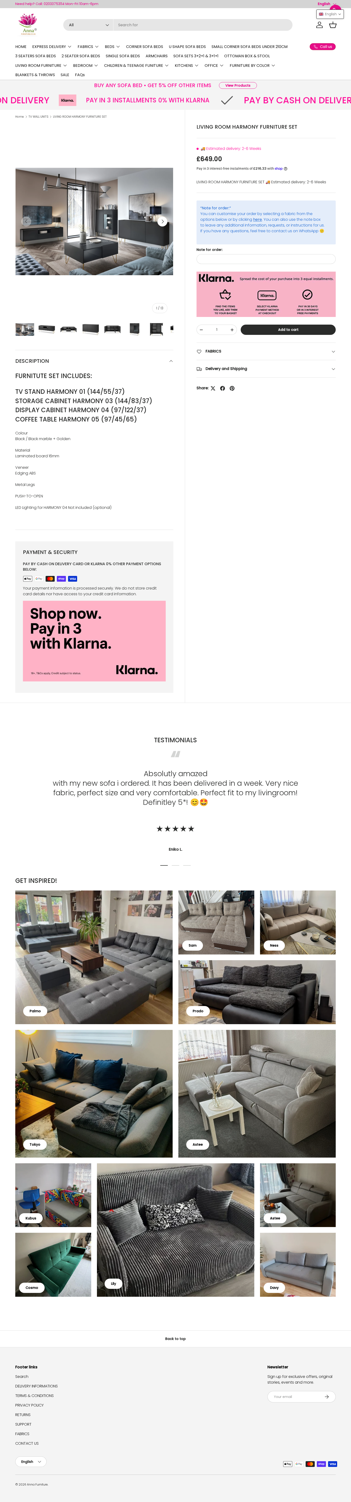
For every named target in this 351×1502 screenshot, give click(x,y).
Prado (198, 1011)
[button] (333, 25)
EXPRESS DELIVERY (49, 46)
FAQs (80, 75)
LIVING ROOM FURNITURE (38, 65)
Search (21, 1376)
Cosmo (32, 1287)
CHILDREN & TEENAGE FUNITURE (133, 65)
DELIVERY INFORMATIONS (36, 1386)
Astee (198, 1144)
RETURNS (23, 1415)
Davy (274, 1287)
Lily (113, 1283)
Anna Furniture (37, 1484)
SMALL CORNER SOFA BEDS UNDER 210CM (249, 46)
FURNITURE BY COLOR (250, 65)
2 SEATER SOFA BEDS (81, 56)
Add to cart (288, 329)
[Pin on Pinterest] (232, 388)
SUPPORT (23, 1424)
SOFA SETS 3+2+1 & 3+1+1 (195, 56)
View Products (237, 85)
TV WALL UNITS (38, 117)
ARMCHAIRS (157, 56)
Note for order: (210, 249)
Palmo (35, 1011)
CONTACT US (27, 1443)
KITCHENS (184, 65)
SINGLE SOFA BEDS (123, 56)
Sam (193, 945)
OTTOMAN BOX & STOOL (247, 56)
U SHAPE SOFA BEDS (187, 46)
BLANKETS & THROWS (35, 75)
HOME (21, 46)
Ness (274, 945)
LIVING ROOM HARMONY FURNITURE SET (80, 117)
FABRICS (85, 46)
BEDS (109, 46)
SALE (65, 75)
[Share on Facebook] (222, 388)
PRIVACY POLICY (29, 1405)
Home (19, 117)
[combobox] (178, 25)
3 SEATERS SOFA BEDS (35, 56)
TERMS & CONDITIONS (34, 1395)
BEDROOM (82, 65)
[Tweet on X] (213, 388)
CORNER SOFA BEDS (144, 46)
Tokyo (35, 1144)
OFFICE (211, 65)
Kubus (31, 1218)
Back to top (175, 1338)
